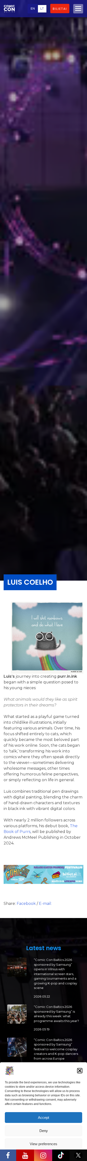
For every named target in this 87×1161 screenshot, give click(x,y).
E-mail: (45, 903)
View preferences (43, 1144)
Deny (43, 1131)
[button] (79, 1070)
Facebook (27, 903)
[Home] (9, 8)
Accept (43, 1117)
